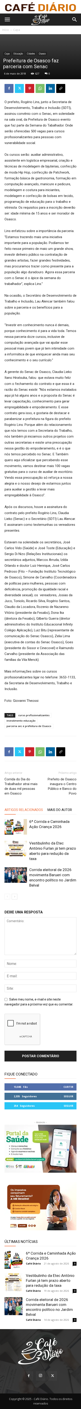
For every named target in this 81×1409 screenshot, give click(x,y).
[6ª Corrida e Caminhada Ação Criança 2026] (15, 827)
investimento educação (21, 720)
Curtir (68, 1086)
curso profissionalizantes (34, 715)
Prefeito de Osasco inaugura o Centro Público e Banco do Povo (62, 786)
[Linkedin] (50, 88)
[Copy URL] (60, 88)
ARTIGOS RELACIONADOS (23, 810)
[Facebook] (9, 88)
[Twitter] (19, 88)
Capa (16, 30)
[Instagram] (40, 1375)
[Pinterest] (29, 88)
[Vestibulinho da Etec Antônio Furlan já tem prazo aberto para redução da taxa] (15, 848)
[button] (7, 20)
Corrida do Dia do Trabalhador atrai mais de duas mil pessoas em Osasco (21, 786)
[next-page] (14, 896)
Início (5, 30)
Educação (18, 53)
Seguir (68, 1096)
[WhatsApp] (40, 88)
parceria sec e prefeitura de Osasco (29, 726)
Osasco (42, 53)
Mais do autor (59, 810)
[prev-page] (7, 896)
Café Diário (33, 1263)
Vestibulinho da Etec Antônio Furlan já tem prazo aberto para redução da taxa (50, 1280)
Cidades (31, 53)
